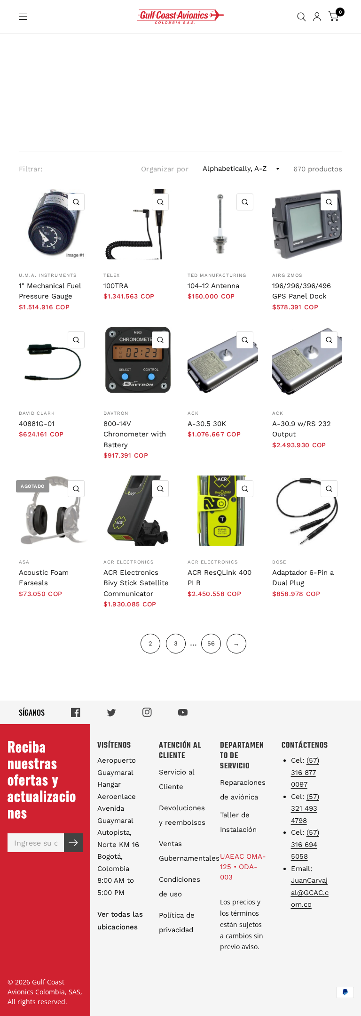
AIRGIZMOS (287, 275)
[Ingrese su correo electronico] (73, 842)
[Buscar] (301, 16)
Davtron (115, 413)
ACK (193, 413)
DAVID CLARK (37, 413)
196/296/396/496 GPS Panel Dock (301, 291)
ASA (24, 561)
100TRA (115, 286)
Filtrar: (30, 169)
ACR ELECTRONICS (128, 561)
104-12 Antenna (213, 286)
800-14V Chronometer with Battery (134, 434)
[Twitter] (111, 713)
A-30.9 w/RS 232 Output (301, 429)
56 (211, 643)
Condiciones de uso (179, 886)
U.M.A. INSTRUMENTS (48, 275)
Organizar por (164, 169)
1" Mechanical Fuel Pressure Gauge (50, 291)
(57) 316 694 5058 (305, 844)
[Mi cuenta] (317, 16)
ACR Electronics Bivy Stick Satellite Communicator (136, 583)
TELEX (111, 275)
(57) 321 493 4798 (305, 808)
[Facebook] (75, 712)
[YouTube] (183, 712)
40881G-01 (37, 423)
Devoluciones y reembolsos (182, 815)
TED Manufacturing (217, 275)
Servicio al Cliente (176, 779)
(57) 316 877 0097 (305, 772)
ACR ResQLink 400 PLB (219, 578)
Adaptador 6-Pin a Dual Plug (303, 578)
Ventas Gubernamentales (189, 851)
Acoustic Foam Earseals (44, 578)
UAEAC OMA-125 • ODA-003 (243, 866)
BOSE (279, 561)
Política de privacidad (177, 922)
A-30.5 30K (207, 423)
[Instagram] (147, 712)
